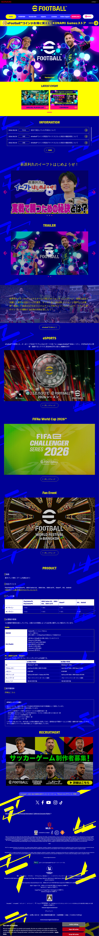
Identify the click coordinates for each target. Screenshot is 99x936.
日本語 (94, 2)
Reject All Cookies (74, 929)
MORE (50, 150)
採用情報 (60, 915)
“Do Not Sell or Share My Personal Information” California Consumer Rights (27, 813)
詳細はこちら (10, 692)
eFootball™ (49, 8)
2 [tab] (52, 276)
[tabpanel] (49, 192)
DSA (66, 915)
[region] (49, 929)
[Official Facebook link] (43, 803)
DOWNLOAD (76, 16)
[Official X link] (37, 802)
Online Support (65, 16)
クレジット (49, 911)
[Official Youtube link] (48, 802)
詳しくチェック (50, 405)
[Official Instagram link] (55, 803)
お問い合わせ (34, 915)
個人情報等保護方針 (48, 915)
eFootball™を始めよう (49, 327)
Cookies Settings (76, 915)
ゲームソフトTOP (22, 915)
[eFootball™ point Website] (88, 16)
